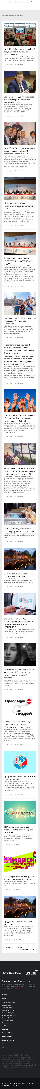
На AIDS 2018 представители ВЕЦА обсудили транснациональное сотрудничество (19, 52)
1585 (9, 774)
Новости (4, 994)
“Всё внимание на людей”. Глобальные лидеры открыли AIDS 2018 (19, 206)
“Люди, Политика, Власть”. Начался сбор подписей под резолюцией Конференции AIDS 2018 (19, 418)
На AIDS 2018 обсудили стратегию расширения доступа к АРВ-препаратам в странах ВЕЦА (19, 151)
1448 (9, 919)
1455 (9, 666)
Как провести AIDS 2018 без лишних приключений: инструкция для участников (20, 321)
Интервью (5, 1029)
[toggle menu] (3, 7)
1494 (9, 824)
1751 (9, 315)
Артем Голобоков (7, 1007)
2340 (9, 255)
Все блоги (5, 1025)
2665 (9, 200)
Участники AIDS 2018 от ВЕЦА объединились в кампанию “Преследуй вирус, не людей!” (17, 724)
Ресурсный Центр (8, 1033)
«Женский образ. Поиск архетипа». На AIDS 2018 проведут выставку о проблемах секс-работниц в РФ (19, 471)
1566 (9, 571)
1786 (9, 46)
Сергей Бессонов (7, 1020)
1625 (9, 874)
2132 (9, 616)
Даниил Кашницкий (8, 1015)
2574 (9, 145)
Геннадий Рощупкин (8, 1013)
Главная (4, 15)
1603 (9, 412)
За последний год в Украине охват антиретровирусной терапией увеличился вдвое (19, 99)
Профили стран (7, 1036)
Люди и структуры (8, 1040)
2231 (9, 719)
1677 (9, 526)
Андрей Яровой (7, 1005)
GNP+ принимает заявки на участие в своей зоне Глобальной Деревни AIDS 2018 (19, 830)
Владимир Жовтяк (8, 1010)
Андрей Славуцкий (8, 1002)
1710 (9, 94)
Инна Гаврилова (7, 1023)
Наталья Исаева (7, 1018)
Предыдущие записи (14, 947)
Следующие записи (26, 949)
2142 (9, 466)
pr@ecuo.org (18, 988)
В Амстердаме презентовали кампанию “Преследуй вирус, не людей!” (18, 261)
